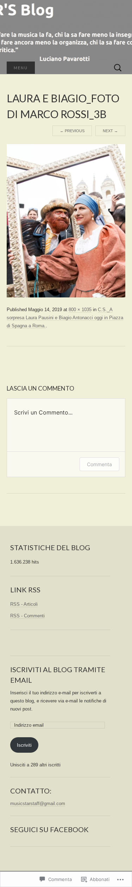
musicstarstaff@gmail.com (37, 803)
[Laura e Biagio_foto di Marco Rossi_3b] (66, 221)
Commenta (99, 464)
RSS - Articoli (24, 604)
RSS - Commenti (27, 615)
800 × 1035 (80, 309)
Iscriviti (24, 745)
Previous (72, 131)
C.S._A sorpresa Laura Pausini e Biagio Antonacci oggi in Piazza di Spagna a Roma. (65, 317)
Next (110, 131)
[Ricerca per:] (118, 68)
